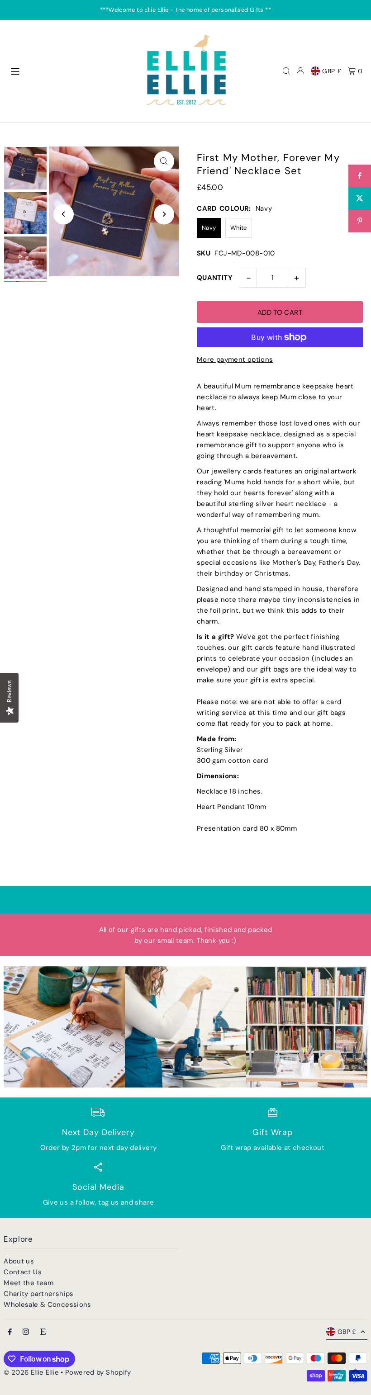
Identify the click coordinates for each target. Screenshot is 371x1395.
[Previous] (63, 214)
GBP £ (332, 71)
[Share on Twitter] (359, 198)
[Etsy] (43, 1332)
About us (19, 1261)
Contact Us (23, 1272)
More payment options (235, 359)
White (238, 228)
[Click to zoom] (164, 161)
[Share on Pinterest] (359, 221)
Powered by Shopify (98, 1372)
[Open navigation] (70, 70)
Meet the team (28, 1282)
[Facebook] (10, 1332)
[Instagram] (26, 1332)
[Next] (164, 214)
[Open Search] (286, 71)
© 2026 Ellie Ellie (32, 1372)
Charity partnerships (39, 1293)
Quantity (215, 277)
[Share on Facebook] (359, 176)
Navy (209, 228)
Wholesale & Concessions (47, 1304)
